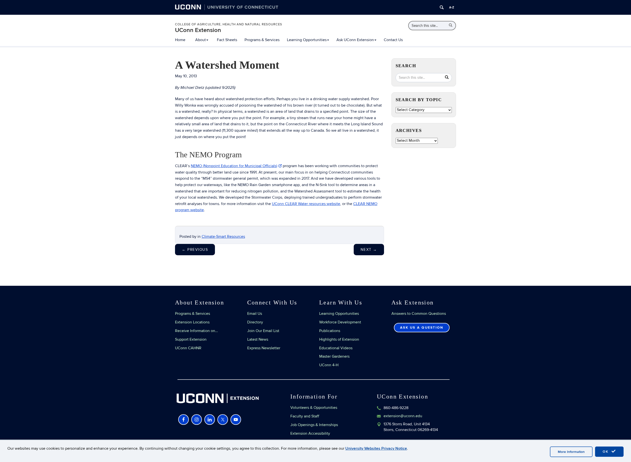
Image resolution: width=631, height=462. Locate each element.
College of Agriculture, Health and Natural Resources (228, 24)
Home (180, 39)
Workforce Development (340, 322)
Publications (329, 330)
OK (606, 451)
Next (369, 249)
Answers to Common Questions (418, 313)
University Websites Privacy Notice (376, 448)
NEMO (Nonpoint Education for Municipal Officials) (234, 165)
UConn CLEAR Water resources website (306, 203)
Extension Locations (192, 322)
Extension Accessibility (310, 433)
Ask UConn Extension (355, 39)
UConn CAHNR (188, 348)
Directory (255, 322)
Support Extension (191, 339)
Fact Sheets (227, 39)
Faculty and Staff (304, 416)
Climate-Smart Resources (223, 236)
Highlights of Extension (339, 339)
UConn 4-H (328, 365)
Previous (195, 249)
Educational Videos (335, 348)
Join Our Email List (263, 330)
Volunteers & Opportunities (313, 407)
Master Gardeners (334, 356)
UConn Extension (198, 30)
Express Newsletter (263, 348)
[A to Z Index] (452, 7)
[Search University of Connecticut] (442, 7)
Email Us (254, 313)
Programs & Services (262, 39)
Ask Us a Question (421, 327)
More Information (571, 452)
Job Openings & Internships (314, 424)
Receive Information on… (196, 330)
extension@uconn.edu (403, 416)
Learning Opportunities (307, 39)
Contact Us (393, 39)
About (200, 39)
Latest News (257, 339)
